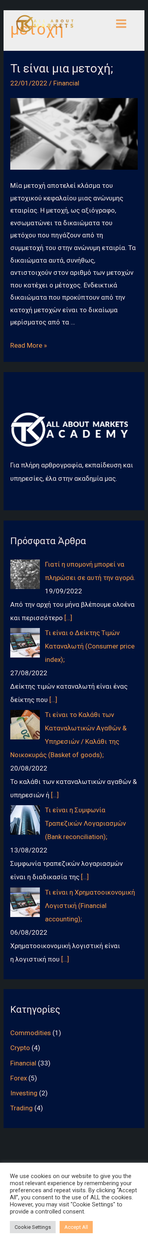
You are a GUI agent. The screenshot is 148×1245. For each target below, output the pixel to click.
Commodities (30, 1033)
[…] (68, 618)
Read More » (28, 345)
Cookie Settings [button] (33, 1227)
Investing (23, 1093)
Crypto (20, 1048)
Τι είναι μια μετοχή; (61, 68)
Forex (18, 1078)
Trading (21, 1108)
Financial (66, 83)
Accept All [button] (76, 1227)
